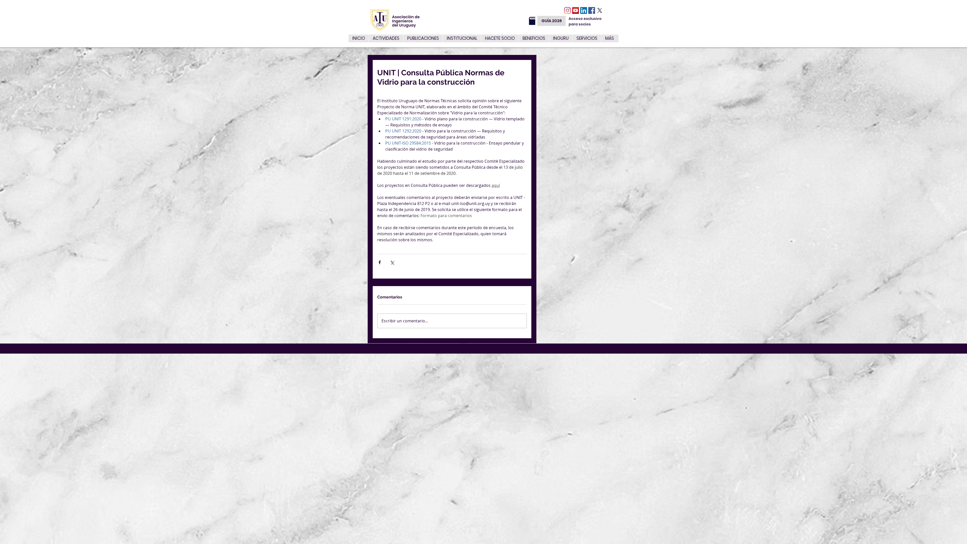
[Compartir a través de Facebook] (379, 262)
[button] (586, 38)
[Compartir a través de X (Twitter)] (392, 262)
